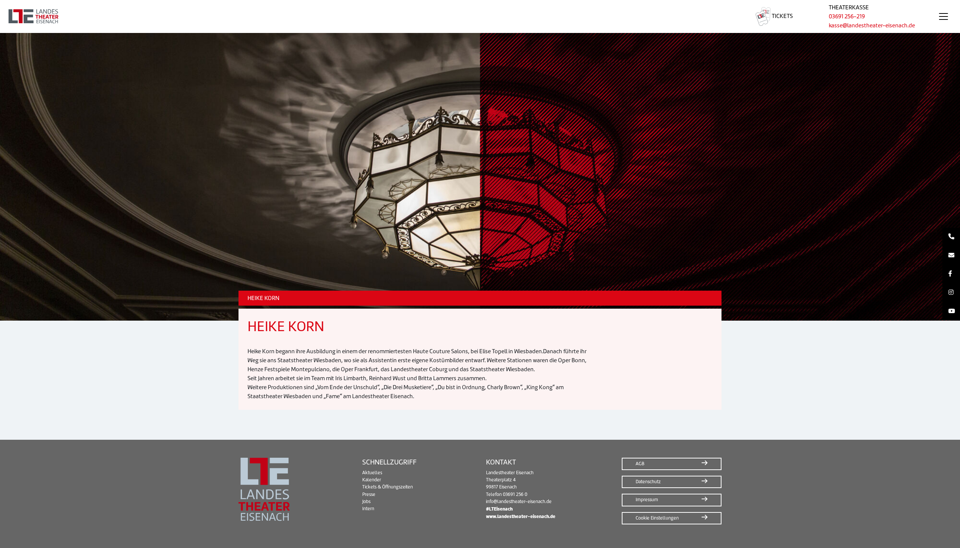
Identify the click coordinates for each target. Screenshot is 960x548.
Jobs (366, 502)
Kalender (371, 480)
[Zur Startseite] (369, 16)
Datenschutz (648, 482)
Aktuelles (372, 473)
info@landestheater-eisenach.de (519, 502)
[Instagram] (951, 292)
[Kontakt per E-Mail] (951, 255)
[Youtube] (951, 311)
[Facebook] (951, 274)
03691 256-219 (847, 16)
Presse (368, 494)
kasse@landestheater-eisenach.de (872, 25)
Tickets (782, 16)
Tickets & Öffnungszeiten (387, 487)
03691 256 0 (515, 494)
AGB (640, 464)
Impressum (647, 500)
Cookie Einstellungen (657, 518)
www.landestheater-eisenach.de (520, 516)
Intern (368, 509)
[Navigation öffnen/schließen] (943, 16)
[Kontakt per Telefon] (951, 237)
